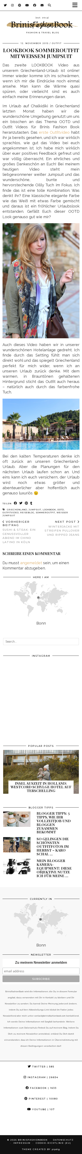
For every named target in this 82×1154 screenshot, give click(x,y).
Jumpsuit (35, 509)
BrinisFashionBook (33, 1139)
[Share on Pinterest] (26, 503)
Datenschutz (63, 1139)
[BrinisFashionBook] (41, 26)
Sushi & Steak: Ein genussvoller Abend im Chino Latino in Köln (19, 532)
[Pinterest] (19, 5)
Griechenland (17, 509)
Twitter (42, 1066)
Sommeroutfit (45, 512)
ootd (60, 509)
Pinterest (43, 1098)
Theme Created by (41, 1149)
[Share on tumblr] (31, 503)
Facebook (43, 1088)
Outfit (57, 43)
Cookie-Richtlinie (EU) (53, 1143)
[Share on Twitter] (21, 503)
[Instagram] (12, 5)
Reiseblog (27, 512)
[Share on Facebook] (15, 503)
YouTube (43, 1109)
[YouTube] (27, 5)
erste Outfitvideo (54, 132)
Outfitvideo (11, 512)
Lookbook (49, 509)
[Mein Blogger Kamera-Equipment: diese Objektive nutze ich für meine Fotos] (16, 866)
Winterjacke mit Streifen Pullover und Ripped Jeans (62, 528)
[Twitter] (5, 5)
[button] (76, 5)
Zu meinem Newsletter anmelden (41, 962)
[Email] (42, 5)
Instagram (42, 1077)
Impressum (21, 1143)
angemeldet (31, 563)
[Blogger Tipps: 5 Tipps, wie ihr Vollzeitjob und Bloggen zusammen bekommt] (16, 819)
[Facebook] (34, 5)
